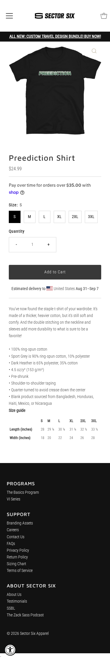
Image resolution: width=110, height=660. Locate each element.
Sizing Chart (16, 563)
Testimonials (17, 601)
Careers (13, 529)
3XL (91, 216)
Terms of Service (20, 570)
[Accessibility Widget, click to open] (10, 650)
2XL (75, 216)
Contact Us (15, 536)
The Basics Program (23, 492)
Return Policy (17, 557)
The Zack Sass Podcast (25, 615)
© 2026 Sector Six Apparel (28, 633)
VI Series (13, 499)
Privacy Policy (18, 550)
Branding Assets (20, 523)
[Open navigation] (9, 15)
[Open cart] (104, 16)
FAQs (11, 543)
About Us (14, 594)
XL (59, 216)
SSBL (11, 608)
